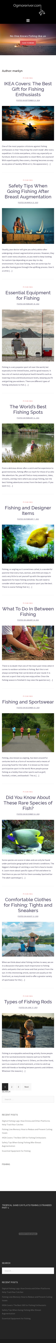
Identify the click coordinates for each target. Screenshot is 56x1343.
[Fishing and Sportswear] (28, 732)
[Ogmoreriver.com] (28, 9)
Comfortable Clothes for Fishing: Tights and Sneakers (28, 905)
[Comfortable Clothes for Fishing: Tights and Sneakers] (28, 939)
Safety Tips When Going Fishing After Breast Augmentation (28, 191)
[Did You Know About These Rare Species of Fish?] (28, 837)
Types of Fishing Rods (28, 1001)
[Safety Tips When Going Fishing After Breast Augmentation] (28, 225)
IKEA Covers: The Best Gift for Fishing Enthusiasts (28, 89)
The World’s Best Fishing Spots (28, 409)
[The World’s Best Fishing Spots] (28, 442)
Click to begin (28, 43)
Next (26, 1087)
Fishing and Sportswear (28, 702)
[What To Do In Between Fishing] (28, 642)
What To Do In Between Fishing (28, 611)
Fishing (28, 78)
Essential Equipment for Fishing (28, 295)
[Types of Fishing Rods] (28, 1030)
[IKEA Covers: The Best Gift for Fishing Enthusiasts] (28, 123)
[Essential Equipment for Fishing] (28, 335)
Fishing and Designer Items (28, 510)
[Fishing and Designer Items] (28, 544)
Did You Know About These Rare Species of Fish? (28, 803)
